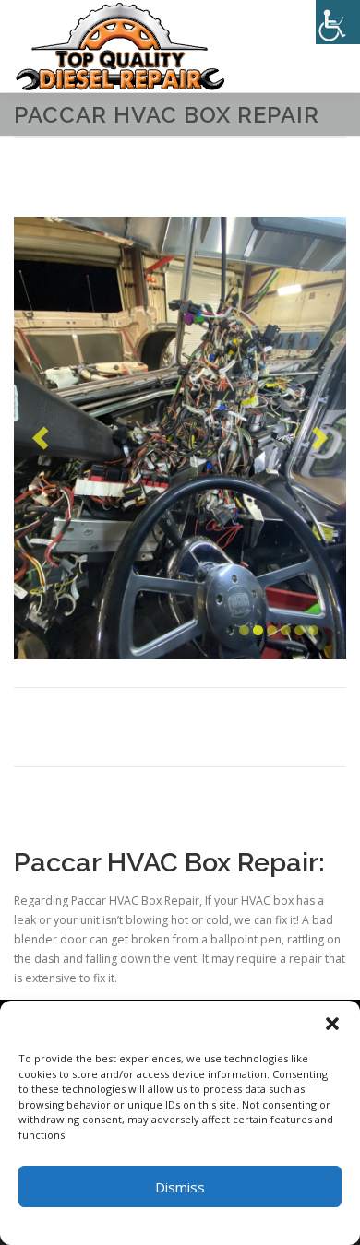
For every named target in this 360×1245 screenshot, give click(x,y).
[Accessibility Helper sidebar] (338, 22)
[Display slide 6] (313, 630)
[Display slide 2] (258, 630)
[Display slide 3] (272, 630)
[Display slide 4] (286, 630)
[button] (332, 1023)
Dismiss (180, 1187)
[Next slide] (320, 437)
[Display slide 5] (299, 630)
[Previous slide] (40, 437)
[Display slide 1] (244, 630)
